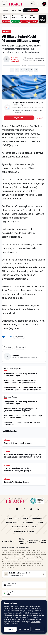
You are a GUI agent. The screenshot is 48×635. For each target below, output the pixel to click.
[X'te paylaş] (12, 70)
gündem (20, 337)
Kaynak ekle (19, 118)
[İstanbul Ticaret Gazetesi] (16, 4)
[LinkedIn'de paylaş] (26, 70)
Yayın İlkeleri (43, 541)
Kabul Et (10, 629)
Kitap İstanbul (37, 518)
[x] (9, 509)
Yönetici (15, 355)
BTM (17, 518)
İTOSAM (40, 522)
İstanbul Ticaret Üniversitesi (24, 531)
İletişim (12, 541)
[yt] (17, 509)
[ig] (24, 509)
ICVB (34, 527)
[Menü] (4, 3)
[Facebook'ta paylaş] (17, 70)
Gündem (6, 31)
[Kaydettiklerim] (38, 3)
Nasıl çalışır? (39, 118)
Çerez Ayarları (24, 629)
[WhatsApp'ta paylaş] (22, 70)
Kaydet (21, 347)
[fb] (31, 509)
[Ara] (32, 3)
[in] (38, 509)
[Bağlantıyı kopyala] (36, 70)
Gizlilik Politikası (36, 622)
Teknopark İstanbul (12, 522)
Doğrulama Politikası (33, 541)
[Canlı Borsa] (44, 4)
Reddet (37, 629)
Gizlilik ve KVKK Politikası (22, 541)
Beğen (8, 347)
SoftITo (25, 518)
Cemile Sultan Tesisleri (20, 527)
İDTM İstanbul (28, 522)
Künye (4, 541)
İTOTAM (9, 518)
